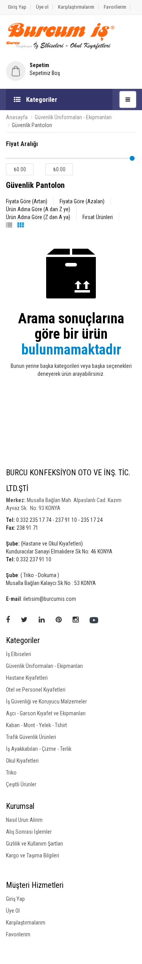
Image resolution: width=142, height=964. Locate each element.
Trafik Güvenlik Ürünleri (31, 737)
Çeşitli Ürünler (21, 784)
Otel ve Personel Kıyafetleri (35, 689)
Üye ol (42, 7)
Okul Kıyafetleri (22, 761)
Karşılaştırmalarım (76, 7)
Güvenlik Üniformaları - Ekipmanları (73, 117)
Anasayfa (17, 117)
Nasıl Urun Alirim (24, 820)
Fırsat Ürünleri (97, 217)
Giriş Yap (17, 7)
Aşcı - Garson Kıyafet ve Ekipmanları (46, 713)
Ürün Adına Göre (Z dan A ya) (38, 217)
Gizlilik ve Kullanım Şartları (34, 843)
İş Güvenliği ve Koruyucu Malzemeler (46, 701)
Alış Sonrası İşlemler (29, 832)
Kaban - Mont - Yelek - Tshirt (36, 725)
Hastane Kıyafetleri (27, 678)
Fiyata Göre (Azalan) (82, 201)
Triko (11, 772)
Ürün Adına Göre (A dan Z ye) (38, 209)
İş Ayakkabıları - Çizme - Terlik (38, 749)
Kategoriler (40, 99)
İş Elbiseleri (18, 654)
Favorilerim (115, 7)
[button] (71, 69)
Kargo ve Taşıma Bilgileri (32, 855)
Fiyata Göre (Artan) (26, 201)
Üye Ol (13, 911)
